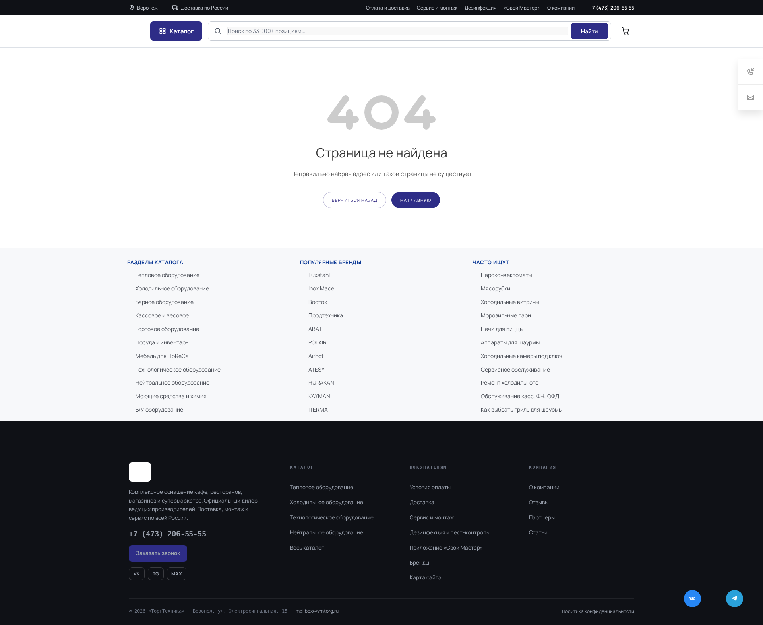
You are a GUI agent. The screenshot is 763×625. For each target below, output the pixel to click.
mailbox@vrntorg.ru (317, 611)
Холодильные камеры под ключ (521, 356)
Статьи (538, 532)
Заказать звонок (158, 553)
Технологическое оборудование (178, 369)
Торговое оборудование (167, 329)
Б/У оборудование (159, 409)
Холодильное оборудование (172, 288)
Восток (317, 302)
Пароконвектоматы (506, 275)
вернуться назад (355, 200)
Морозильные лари (506, 315)
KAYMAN (319, 396)
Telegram (734, 598)
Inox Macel (321, 288)
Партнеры (542, 517)
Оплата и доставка (388, 7)
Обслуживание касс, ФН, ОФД (520, 396)
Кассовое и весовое (162, 315)
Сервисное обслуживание (515, 369)
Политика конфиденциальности (598, 611)
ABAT (315, 329)
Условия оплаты (430, 487)
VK (137, 573)
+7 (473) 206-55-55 (611, 7)
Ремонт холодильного (509, 382)
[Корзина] (625, 31)
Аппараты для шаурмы (510, 342)
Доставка (422, 502)
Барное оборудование (165, 302)
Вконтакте (692, 598)
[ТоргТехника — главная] (137, 31)
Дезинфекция (480, 7)
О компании (561, 7)
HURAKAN (321, 382)
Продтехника (325, 315)
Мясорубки (495, 288)
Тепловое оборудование (167, 275)
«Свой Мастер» (522, 7)
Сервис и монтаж (437, 7)
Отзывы (538, 502)
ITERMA (318, 409)
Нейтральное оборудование (172, 382)
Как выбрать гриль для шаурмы (521, 409)
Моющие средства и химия (171, 396)
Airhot (316, 356)
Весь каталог (307, 547)
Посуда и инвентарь (162, 342)
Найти (589, 31)
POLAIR (317, 342)
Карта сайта (426, 577)
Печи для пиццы (502, 329)
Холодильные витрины (510, 302)
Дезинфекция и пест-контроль (449, 532)
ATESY (316, 369)
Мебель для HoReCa (162, 356)
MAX (176, 573)
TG (156, 573)
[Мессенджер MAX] (715, 598)
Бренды (419, 562)
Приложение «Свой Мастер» (446, 547)
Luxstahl (319, 275)
